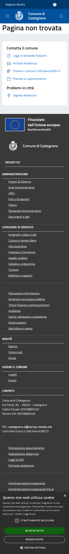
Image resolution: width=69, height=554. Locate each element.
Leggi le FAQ (16, 459)
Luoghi (12, 374)
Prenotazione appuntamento (26, 448)
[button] (34, 547)
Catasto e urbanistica (21, 264)
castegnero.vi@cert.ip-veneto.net (30, 427)
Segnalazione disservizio (23, 454)
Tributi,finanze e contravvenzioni (28, 305)
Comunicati (15, 352)
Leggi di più (29, 513)
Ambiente (14, 311)
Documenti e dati (19, 216)
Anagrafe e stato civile (22, 234)
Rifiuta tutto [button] (34, 539)
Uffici (11, 193)
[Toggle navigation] (7, 16)
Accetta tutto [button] (34, 530)
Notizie (12, 346)
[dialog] (34, 523)
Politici (12, 205)
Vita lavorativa (17, 246)
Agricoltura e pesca (20, 328)
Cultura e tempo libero (22, 240)
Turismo (13, 269)
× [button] (64, 495)
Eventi (12, 380)
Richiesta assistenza (21, 465)
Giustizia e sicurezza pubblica (26, 299)
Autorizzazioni (17, 322)
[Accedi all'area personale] (54, 4)
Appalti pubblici (18, 258)
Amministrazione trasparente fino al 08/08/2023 (31, 491)
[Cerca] (61, 16)
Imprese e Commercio (21, 252)
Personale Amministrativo (24, 211)
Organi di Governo (19, 181)
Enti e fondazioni (18, 199)
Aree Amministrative (21, 187)
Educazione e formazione (24, 293)
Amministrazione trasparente (26, 483)
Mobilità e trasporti (20, 275)
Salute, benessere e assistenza (27, 316)
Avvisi (12, 358)
